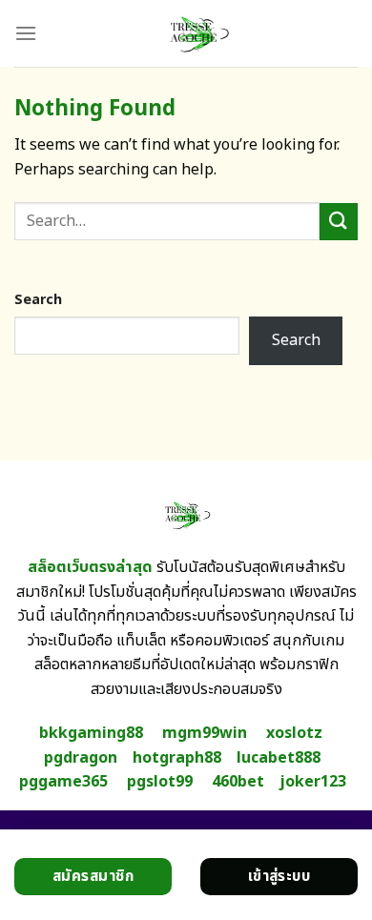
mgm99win (204, 733)
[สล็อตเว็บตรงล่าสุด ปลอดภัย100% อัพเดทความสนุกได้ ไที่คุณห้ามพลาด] (197, 33)
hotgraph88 (177, 757)
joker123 (312, 781)
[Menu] (25, 33)
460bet (238, 781)
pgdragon (80, 757)
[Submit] (339, 221)
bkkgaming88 (91, 733)
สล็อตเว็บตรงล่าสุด (90, 567)
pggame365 (63, 781)
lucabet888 (278, 757)
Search (38, 300)
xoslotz (294, 733)
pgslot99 (160, 781)
